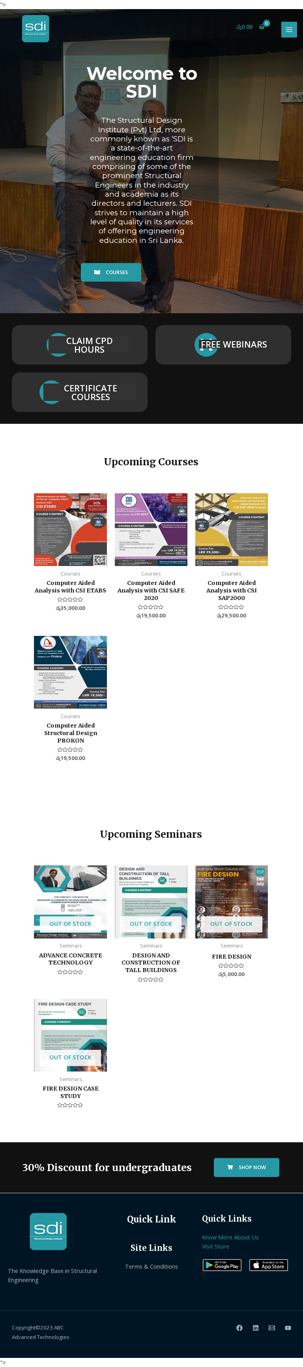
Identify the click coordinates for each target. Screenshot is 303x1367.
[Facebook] (239, 1328)
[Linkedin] (255, 1328)
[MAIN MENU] (289, 30)
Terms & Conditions (151, 1266)
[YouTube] (288, 1328)
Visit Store (215, 1246)
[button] (111, 272)
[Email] (272, 1328)
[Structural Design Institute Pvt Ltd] (35, 28)
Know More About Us (230, 1237)
